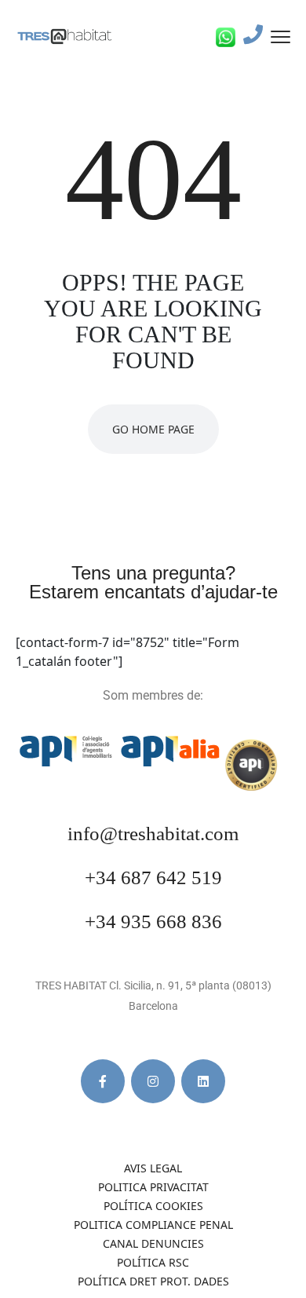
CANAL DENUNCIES (153, 1243)
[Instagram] (153, 1081)
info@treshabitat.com (153, 833)
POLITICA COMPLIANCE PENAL (153, 1224)
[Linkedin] (203, 1081)
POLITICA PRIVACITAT (153, 1186)
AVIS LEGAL (153, 1168)
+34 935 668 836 (153, 921)
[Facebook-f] (103, 1081)
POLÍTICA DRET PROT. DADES (153, 1281)
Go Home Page (153, 429)
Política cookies (153, 1205)
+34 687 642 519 (153, 877)
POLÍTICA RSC (153, 1262)
